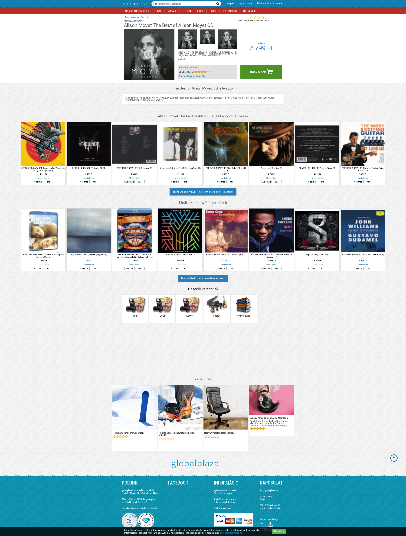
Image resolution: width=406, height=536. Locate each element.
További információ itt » (231, 532)
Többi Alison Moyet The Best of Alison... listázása (203, 191)
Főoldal (127, 17)
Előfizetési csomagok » (223, 493)
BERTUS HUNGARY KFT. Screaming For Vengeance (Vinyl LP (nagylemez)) (43, 169)
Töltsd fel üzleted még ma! (135, 502)
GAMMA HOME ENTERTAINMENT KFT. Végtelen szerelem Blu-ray (43, 255)
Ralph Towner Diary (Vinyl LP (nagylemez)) (89, 254)
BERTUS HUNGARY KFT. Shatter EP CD (88, 168)
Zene (147, 17)
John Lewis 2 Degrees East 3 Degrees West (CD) (180, 168)
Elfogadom (279, 531)
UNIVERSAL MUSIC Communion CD (180, 254)
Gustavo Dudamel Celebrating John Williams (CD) (363, 254)
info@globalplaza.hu (269, 490)
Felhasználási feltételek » (224, 502)
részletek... (182, 59)
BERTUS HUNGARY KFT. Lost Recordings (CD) (226, 254)
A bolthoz (38, 181)
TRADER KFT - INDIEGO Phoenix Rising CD (317, 168)
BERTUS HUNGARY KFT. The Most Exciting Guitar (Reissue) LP (363, 169)
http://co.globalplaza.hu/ (270, 508)
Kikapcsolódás (137, 17)
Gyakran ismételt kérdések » (225, 490)
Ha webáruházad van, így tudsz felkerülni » (140, 508)
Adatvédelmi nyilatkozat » (225, 499)
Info (48, 181)
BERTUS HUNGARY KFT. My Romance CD (134, 168)
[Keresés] (218, 3)
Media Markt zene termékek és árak (203, 278)
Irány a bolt (258, 72)
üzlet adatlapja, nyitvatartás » (192, 76)
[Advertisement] (203, 350)
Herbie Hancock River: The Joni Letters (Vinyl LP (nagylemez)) (271, 255)
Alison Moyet (137, 20)
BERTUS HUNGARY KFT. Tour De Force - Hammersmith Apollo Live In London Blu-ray (134, 255)
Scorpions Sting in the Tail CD (317, 254)
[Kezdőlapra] (135, 6)
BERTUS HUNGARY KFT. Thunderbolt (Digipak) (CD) (226, 169)
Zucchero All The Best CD (271, 168)
